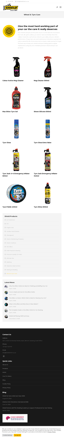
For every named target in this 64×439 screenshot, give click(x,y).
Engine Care (10, 227)
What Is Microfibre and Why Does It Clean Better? (23, 304)
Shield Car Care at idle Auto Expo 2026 (13, 396)
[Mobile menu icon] (61, 7)
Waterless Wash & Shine (13, 266)
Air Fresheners (10, 220)
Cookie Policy (6, 384)
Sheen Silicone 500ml (42, 112)
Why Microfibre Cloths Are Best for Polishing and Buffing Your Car (28, 286)
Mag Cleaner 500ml (41, 81)
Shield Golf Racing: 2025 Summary (19, 316)
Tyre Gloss (6, 143)
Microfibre (9, 246)
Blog (3, 380)
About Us (5, 364)
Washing (9, 262)
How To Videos (6, 376)
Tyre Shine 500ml (41, 207)
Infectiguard (10, 235)
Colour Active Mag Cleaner (13, 81)
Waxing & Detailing (11, 269)
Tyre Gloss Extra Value (42, 143)
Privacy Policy (6, 387)
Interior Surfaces (11, 243)
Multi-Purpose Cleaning (13, 250)
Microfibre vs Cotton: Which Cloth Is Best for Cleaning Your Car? (27, 298)
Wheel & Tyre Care (11, 273)
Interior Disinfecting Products (15, 239)
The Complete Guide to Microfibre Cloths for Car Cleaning (26, 310)
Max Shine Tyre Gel (10, 112)
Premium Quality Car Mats (14, 254)
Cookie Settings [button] (7, 435)
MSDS (4, 372)
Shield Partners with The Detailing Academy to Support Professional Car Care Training (27, 408)
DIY (7, 223)
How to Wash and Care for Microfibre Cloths (22, 292)
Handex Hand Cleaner (12, 231)
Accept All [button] (17, 435)
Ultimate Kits (10, 258)
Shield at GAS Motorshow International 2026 (15, 402)
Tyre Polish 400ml (9, 207)
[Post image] (6, 286)
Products (5, 368)
